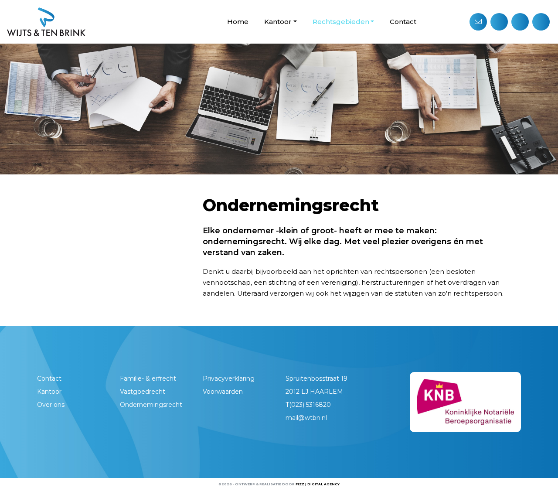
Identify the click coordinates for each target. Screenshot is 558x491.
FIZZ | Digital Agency (318, 484)
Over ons (51, 405)
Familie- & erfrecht (148, 378)
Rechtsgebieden (341, 21)
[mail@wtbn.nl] (478, 22)
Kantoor (278, 21)
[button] (499, 22)
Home (237, 21)
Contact (403, 21)
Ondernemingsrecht (151, 405)
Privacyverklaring (229, 378)
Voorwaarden (223, 392)
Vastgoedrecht (142, 392)
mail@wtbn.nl (306, 418)
